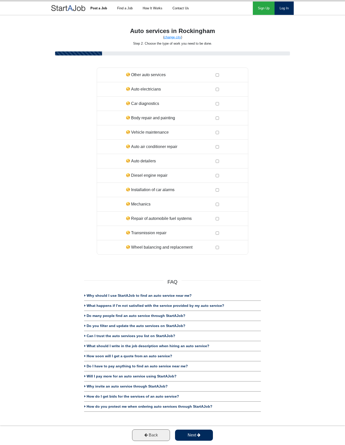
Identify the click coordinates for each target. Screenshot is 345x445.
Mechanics (141, 204)
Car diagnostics (145, 103)
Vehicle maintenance (150, 132)
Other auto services (148, 75)
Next (192, 435)
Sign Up (263, 8)
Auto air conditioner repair (154, 146)
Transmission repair (148, 233)
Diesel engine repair (149, 175)
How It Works (152, 8)
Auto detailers (143, 161)
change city (172, 37)
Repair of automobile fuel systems (161, 218)
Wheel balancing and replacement (161, 247)
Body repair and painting (153, 118)
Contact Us (181, 8)
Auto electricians (146, 89)
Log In (284, 8)
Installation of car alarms (153, 190)
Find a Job (125, 8)
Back (153, 435)
